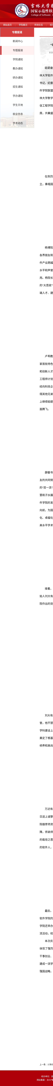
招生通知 (18, 86)
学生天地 (18, 105)
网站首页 (7, 25)
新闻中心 (18, 41)
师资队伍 (38, 25)
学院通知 (18, 59)
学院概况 (23, 25)
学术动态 (18, 123)
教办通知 (18, 68)
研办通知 (18, 77)
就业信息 (18, 114)
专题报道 (18, 50)
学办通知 (18, 95)
